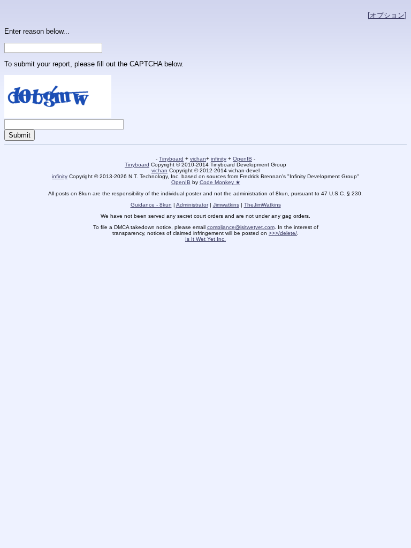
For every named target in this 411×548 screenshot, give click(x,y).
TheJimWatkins (262, 205)
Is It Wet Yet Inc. (205, 239)
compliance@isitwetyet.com (241, 227)
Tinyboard (171, 159)
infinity (218, 159)
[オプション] (387, 15)
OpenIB (242, 159)
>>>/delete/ (283, 233)
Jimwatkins (226, 205)
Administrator (192, 205)
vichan (198, 159)
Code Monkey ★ (220, 182)
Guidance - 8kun (151, 205)
